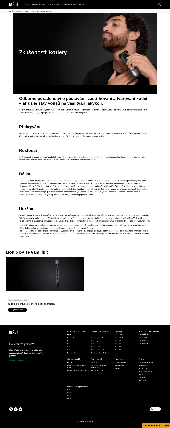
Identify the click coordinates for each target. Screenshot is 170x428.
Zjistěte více (17, 310)
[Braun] (13, 4)
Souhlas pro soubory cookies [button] (156, 425)
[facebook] (16, 409)
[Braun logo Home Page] (13, 4)
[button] (26, 4)
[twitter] (11, 409)
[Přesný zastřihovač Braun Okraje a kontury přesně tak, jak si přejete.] (45, 276)
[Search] (159, 4)
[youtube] (20, 409)
